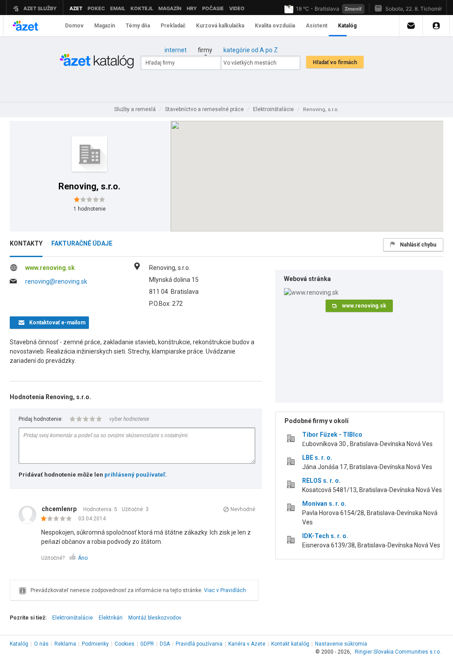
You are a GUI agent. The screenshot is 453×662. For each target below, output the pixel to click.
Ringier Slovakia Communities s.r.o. (398, 652)
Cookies (124, 644)
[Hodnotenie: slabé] (59, 519)
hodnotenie (89, 209)
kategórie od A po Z (250, 50)
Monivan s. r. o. (324, 503)
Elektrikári (111, 618)
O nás (41, 644)
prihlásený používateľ (134, 474)
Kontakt (290, 644)
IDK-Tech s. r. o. (325, 535)
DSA (165, 644)
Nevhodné (242, 509)
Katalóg (19, 644)
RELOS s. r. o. (321, 480)
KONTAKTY (26, 243)
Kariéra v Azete (246, 644)
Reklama (65, 644)
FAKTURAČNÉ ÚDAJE (81, 243)
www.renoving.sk (50, 267)
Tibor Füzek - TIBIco (332, 434)
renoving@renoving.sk (56, 281)
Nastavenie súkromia (341, 644)
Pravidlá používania (199, 644)
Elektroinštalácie (72, 618)
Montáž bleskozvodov (154, 618)
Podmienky (95, 644)
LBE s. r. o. (317, 457)
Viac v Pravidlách (225, 590)
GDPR (147, 644)
